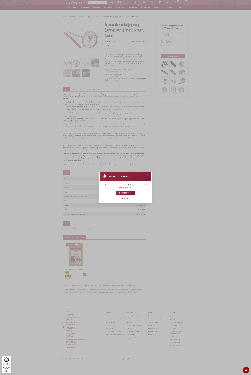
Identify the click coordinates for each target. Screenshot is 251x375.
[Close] (147, 174)
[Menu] (10, 357)
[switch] (7, 371)
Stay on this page (125, 198)
